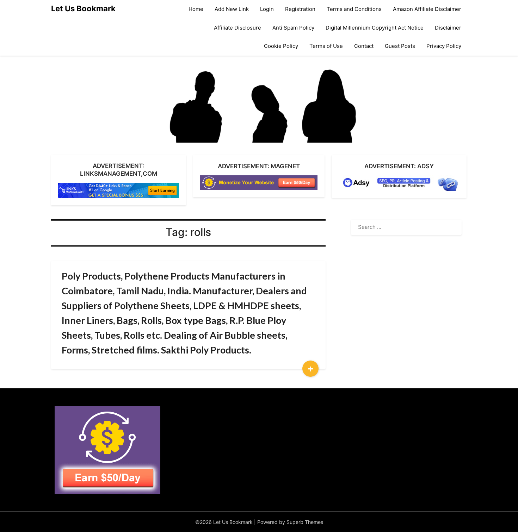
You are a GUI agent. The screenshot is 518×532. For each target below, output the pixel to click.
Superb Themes (304, 522)
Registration (300, 9)
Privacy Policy (443, 46)
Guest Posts (400, 46)
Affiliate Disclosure (237, 27)
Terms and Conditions (354, 9)
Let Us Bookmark (83, 8)
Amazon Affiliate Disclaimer (427, 9)
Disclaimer (448, 27)
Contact (364, 46)
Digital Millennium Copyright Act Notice (375, 27)
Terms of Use (326, 46)
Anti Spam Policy (293, 27)
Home (196, 9)
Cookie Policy (281, 46)
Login (267, 9)
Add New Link (232, 9)
